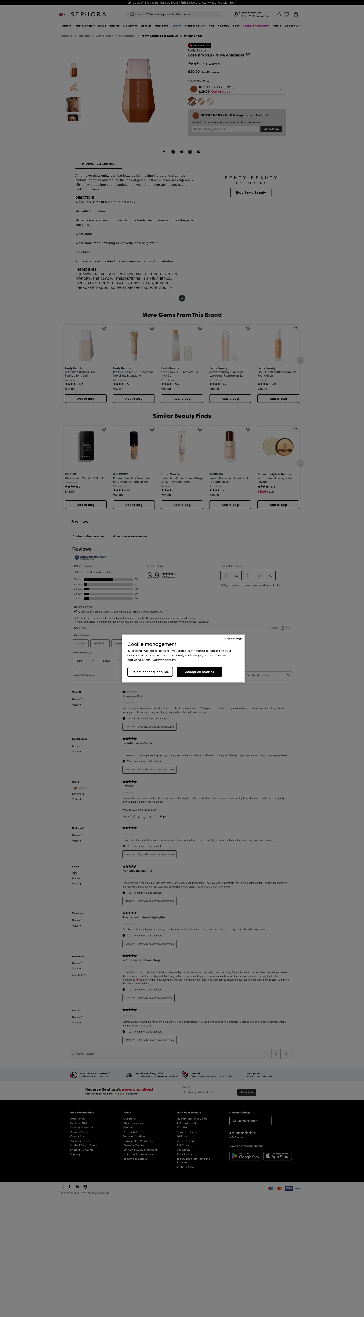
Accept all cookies (199, 672)
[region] (183, 659)
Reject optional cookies (150, 672)
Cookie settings (233, 638)
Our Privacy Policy (164, 660)
